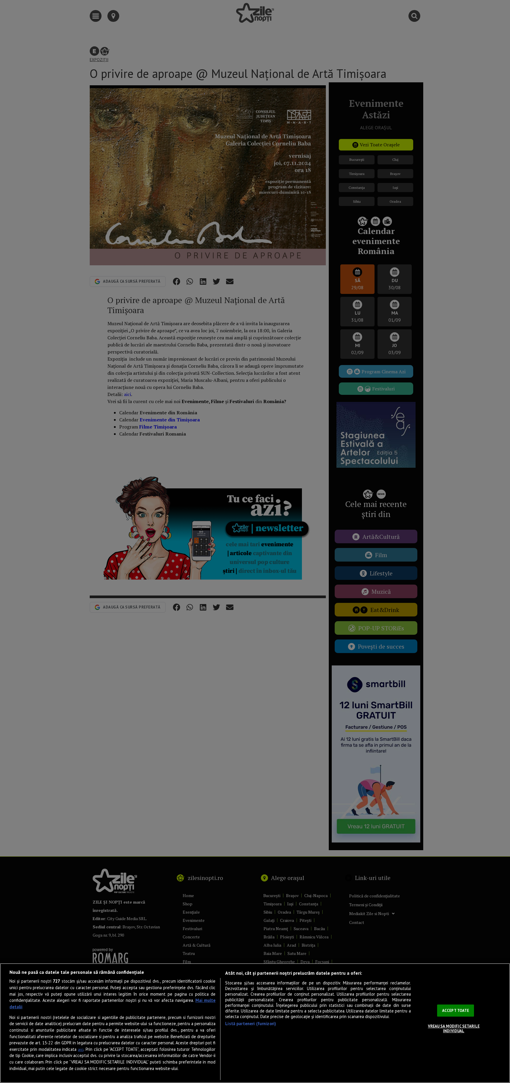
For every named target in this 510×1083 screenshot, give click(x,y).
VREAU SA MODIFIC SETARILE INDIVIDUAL (454, 1028)
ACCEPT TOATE (455, 1010)
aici (81, 1049)
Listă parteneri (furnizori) (250, 1023)
